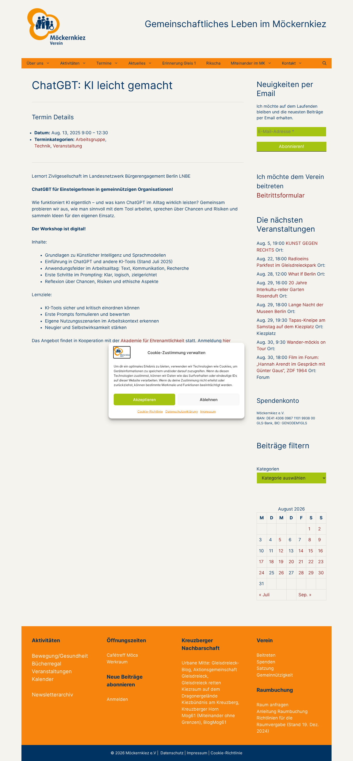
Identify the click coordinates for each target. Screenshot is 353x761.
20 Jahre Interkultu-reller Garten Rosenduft (282, 289)
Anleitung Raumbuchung (282, 711)
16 (320, 550)
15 (310, 550)
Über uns (35, 63)
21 (300, 561)
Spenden (266, 661)
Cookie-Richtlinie (150, 411)
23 (321, 561)
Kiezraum (191, 689)
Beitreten (266, 655)
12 (281, 550)
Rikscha (213, 63)
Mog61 (189, 715)
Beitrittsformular (281, 195)
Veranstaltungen (52, 671)
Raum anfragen (272, 704)
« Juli (264, 594)
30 (321, 572)
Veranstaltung (67, 145)
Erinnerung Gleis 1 (179, 63)
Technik (42, 145)
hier (227, 340)
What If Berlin (302, 274)
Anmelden (117, 699)
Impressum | (199, 752)
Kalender (42, 679)
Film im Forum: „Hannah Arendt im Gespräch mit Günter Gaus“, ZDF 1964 (291, 364)
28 (301, 572)
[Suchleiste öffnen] (324, 63)
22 (310, 561)
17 (261, 561)
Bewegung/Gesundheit (60, 656)
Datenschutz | (173, 752)
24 (261, 572)
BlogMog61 (214, 722)
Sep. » (304, 594)
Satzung (265, 668)
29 (311, 572)
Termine (104, 63)
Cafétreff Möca (122, 655)
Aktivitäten (70, 63)
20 (291, 561)
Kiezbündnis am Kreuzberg (210, 702)
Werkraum (117, 661)
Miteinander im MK (248, 63)
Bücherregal (46, 664)
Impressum (208, 411)
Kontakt (289, 63)
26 (281, 572)
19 (281, 561)
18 (271, 561)
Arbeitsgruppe (90, 139)
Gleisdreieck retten (201, 682)
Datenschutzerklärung (181, 411)
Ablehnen (209, 399)
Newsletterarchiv (52, 695)
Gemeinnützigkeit (275, 675)
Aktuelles (136, 63)
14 (300, 550)
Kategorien (268, 469)
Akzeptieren (144, 399)
